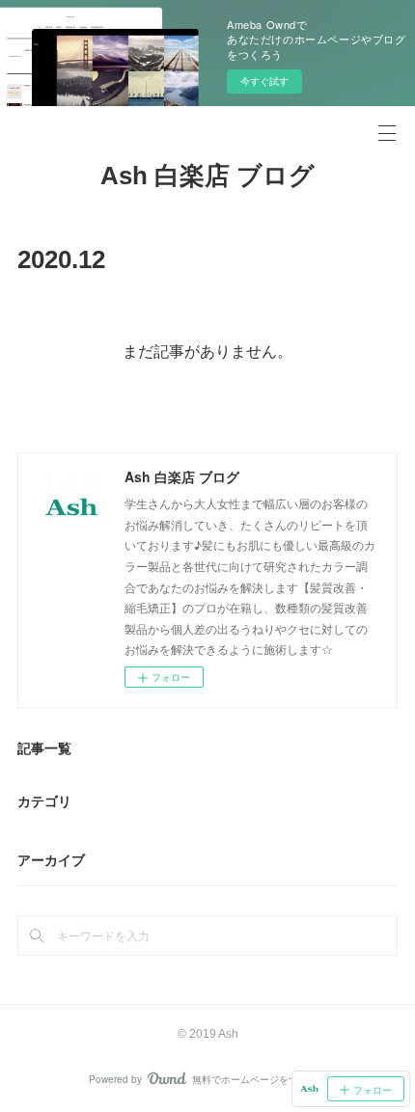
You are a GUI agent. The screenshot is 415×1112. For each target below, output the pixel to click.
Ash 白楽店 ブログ (207, 175)
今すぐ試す (264, 81)
